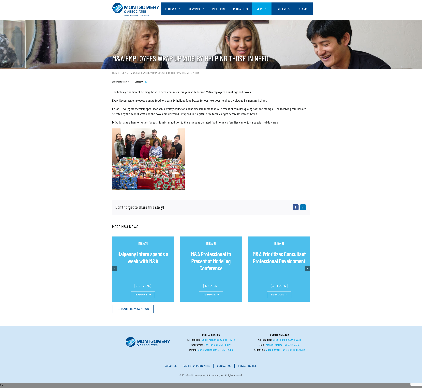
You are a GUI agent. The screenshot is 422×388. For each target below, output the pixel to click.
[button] (211, 385)
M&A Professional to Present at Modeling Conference (211, 261)
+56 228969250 (291, 344)
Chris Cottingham (207, 349)
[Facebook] (295, 207)
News (124, 72)
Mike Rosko (279, 339)
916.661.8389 (223, 344)
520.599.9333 (293, 339)
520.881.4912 (227, 339)
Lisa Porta (209, 344)
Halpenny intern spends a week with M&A (142, 257)
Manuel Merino (274, 344)
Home (115, 72)
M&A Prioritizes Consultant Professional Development (279, 257)
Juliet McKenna (210, 339)
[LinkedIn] (303, 207)
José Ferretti (273, 349)
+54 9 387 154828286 (293, 349)
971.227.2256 (225, 349)
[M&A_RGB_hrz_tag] (136, 4)
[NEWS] (143, 243)
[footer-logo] (148, 338)
